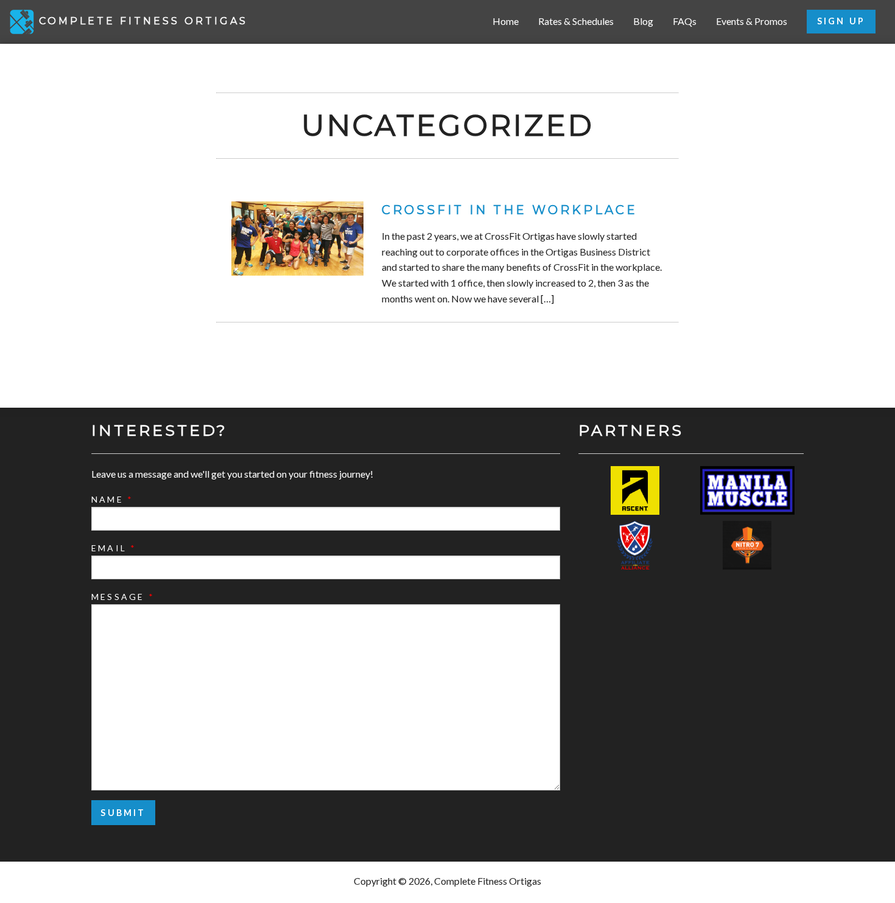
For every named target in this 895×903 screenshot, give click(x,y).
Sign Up (841, 21)
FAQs (685, 21)
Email (113, 548)
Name (112, 499)
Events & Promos (751, 21)
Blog (643, 21)
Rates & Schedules (576, 21)
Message (123, 596)
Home (506, 21)
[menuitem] (505, 21)
